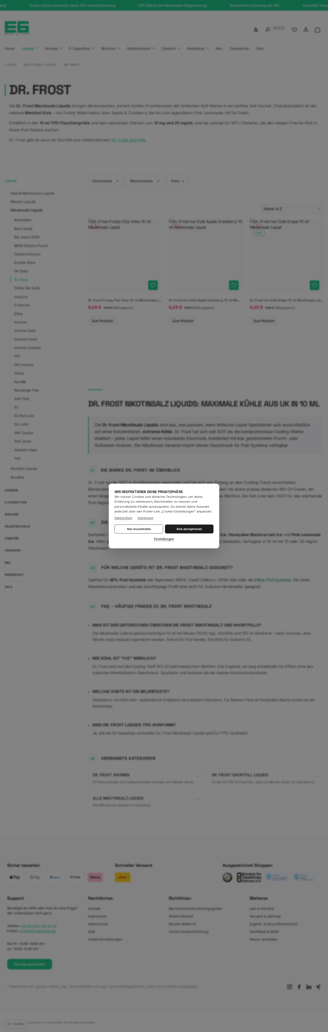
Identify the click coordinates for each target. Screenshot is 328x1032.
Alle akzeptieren (189, 529)
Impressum (145, 518)
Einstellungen (164, 539)
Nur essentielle (139, 529)
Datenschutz (123, 518)
